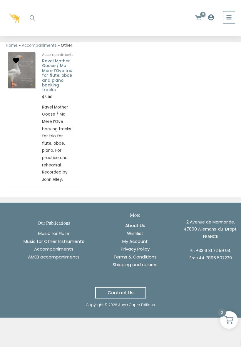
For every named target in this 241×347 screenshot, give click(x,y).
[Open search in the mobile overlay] (32, 18)
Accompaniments (39, 45)
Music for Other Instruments (54, 241)
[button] (120, 292)
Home (12, 45)
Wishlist (135, 233)
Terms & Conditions (135, 257)
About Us (135, 225)
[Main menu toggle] (229, 17)
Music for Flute (53, 233)
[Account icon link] (212, 17)
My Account (135, 241)
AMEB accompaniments (54, 257)
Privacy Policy (135, 249)
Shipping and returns (135, 264)
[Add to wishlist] (16, 60)
